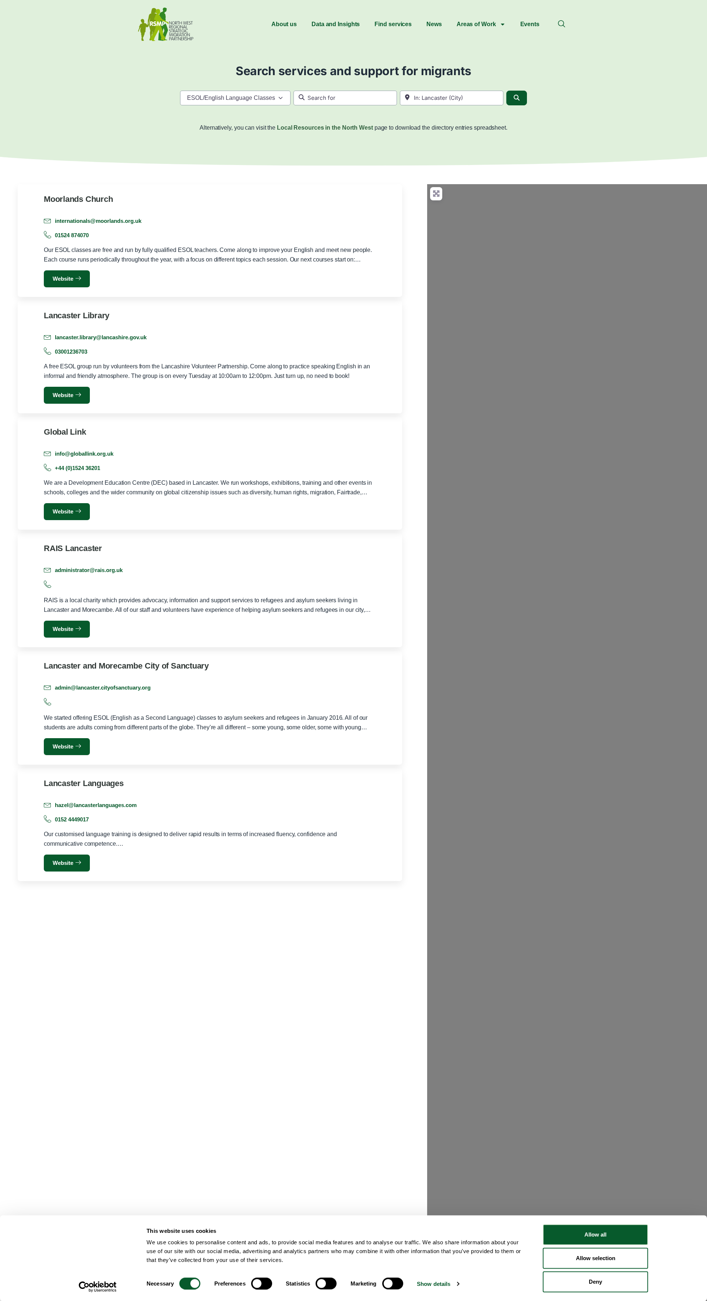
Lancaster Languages (84, 783)
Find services (393, 24)
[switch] (261, 1283)
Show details (433, 1283)
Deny (595, 1282)
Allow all (595, 1234)
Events (529, 24)
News (434, 24)
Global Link (65, 431)
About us (284, 24)
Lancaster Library (76, 315)
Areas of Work (476, 24)
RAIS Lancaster (73, 548)
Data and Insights (336, 24)
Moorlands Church (78, 199)
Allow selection (595, 1258)
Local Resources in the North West (325, 128)
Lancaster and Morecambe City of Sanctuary (126, 665)
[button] (561, 24)
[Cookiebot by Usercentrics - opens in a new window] (98, 1286)
